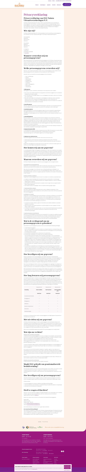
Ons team (55, 459)
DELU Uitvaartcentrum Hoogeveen (48, 463)
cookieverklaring (34, 469)
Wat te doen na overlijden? (26, 459)
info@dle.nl (45, 450)
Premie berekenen (35, 460)
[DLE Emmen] (20, 5)
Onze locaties (45, 457)
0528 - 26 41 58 (39, 453)
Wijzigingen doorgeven (36, 461)
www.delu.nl (52, 453)
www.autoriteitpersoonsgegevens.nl (33, 404)
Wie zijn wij (56, 457)
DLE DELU (39, 421)
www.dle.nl (27, 53)
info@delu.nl (46, 453)
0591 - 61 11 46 (26, 436)
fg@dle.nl (37, 395)
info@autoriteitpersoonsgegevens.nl (33, 403)
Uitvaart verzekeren (36, 457)
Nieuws (55, 461)
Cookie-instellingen (67, 470)
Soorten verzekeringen (36, 459)
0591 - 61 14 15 (47, 436)
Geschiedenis (56, 460)
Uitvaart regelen (24, 457)
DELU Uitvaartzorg (25, 452)
